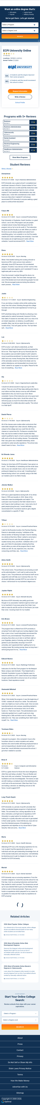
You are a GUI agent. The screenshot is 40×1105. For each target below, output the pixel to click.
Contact (20, 1050)
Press (20, 1044)
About (20, 1038)
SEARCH (20, 36)
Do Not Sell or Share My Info (20, 1062)
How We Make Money (20, 1081)
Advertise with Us (20, 1087)
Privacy (20, 1056)
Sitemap (20, 1093)
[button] (20, 157)
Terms (20, 1074)
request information (20, 91)
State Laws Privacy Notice (20, 1068)
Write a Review (20, 97)
